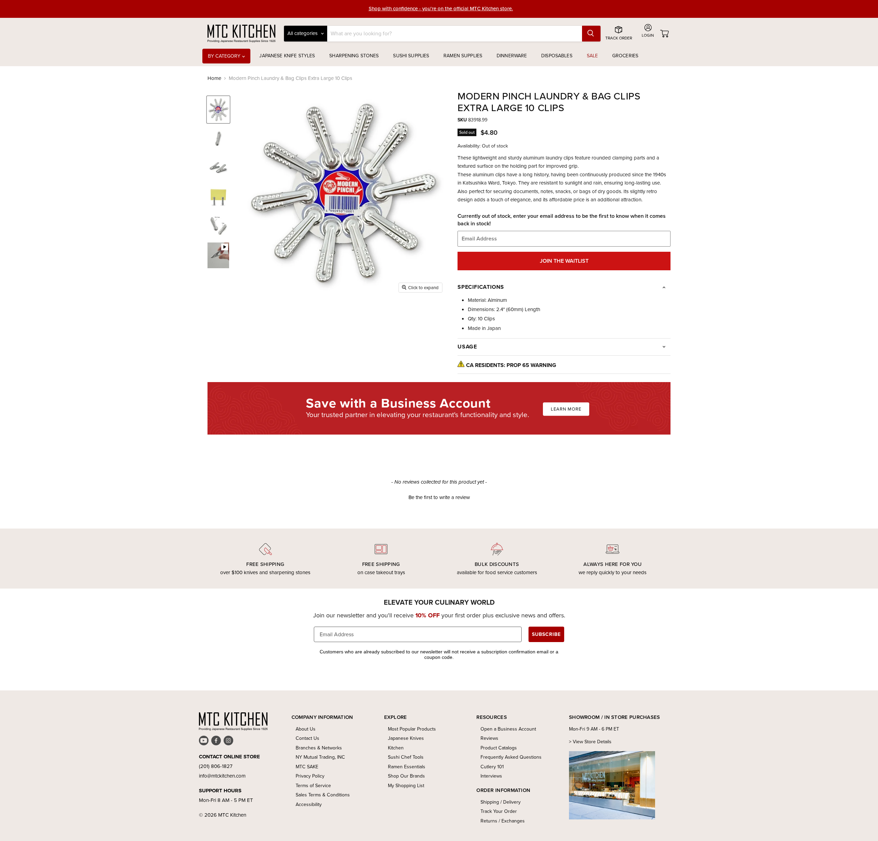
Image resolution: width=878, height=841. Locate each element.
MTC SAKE (307, 766)
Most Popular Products (412, 729)
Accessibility (309, 804)
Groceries (625, 55)
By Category (225, 56)
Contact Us (307, 738)
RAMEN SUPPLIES (462, 55)
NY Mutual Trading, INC (320, 757)
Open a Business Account (508, 729)
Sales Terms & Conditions (323, 794)
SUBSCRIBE (546, 634)
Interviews (491, 776)
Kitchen (396, 747)
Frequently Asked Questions (511, 757)
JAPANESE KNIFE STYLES (287, 55)
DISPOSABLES (556, 55)
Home (214, 78)
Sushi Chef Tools (406, 757)
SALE (592, 55)
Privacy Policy (310, 776)
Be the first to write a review (439, 497)
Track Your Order (498, 811)
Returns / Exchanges (502, 821)
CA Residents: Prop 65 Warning (511, 365)
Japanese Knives (406, 738)
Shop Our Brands (406, 776)
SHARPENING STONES (354, 55)
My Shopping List (406, 785)
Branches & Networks (319, 747)
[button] (439, 496)
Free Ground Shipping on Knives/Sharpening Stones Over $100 (440, 9)
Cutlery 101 (492, 766)
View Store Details (592, 741)
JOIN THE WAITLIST (564, 261)
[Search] (591, 34)
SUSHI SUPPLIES (411, 55)
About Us (306, 729)
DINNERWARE (512, 55)
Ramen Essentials (406, 766)
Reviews (489, 738)
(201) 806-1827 (216, 766)
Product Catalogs (498, 747)
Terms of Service (313, 785)
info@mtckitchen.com (222, 776)
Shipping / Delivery (500, 802)
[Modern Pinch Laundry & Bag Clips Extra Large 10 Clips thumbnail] (218, 109)
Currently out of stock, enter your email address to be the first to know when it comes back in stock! (562, 219)
